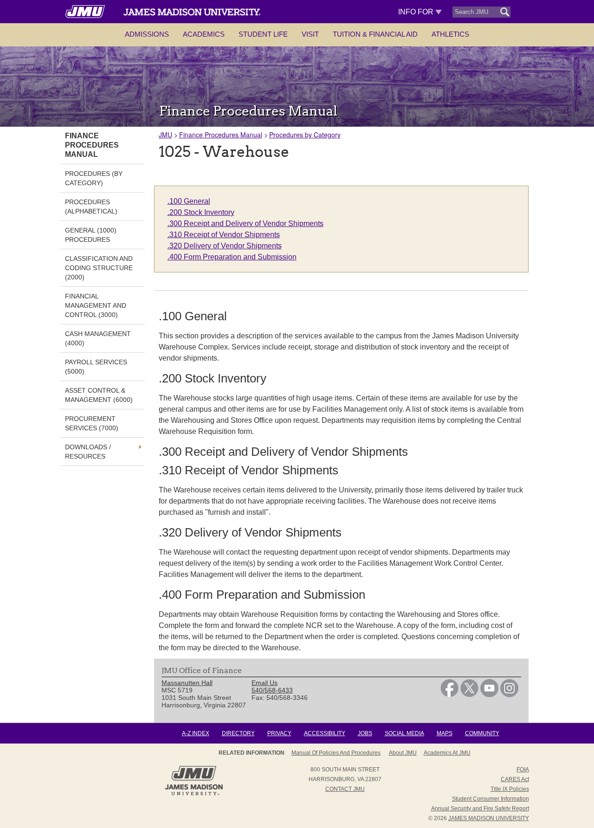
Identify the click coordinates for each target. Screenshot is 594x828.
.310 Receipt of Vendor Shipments (224, 235)
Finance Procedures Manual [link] (92, 145)
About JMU (403, 753)
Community (482, 733)
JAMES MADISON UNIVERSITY (488, 818)
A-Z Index (195, 733)
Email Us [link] (265, 682)
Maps (444, 733)
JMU (165, 134)
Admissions (147, 34)
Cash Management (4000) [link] (98, 338)
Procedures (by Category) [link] (94, 178)
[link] (449, 695)
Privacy (279, 733)
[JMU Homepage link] (193, 794)
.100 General (189, 201)
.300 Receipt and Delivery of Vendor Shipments (245, 223)
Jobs (365, 733)
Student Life (263, 34)
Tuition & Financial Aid (375, 34)
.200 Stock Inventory (201, 212)
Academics (204, 34)
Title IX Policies (510, 789)
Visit (310, 34)
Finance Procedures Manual (220, 134)
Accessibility (324, 733)
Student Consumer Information (490, 799)
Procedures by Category (305, 134)
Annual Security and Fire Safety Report (480, 808)
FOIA (523, 769)
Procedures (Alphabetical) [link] (91, 206)
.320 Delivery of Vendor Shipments (225, 246)
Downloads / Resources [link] (88, 451)
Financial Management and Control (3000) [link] (95, 305)
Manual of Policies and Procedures (336, 753)
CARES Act (515, 779)
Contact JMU (345, 789)
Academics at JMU (447, 753)
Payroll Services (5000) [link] (96, 366)
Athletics (450, 34)
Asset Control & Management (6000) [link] (99, 395)
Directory (238, 733)
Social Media (404, 733)
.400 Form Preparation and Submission (232, 257)
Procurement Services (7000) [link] (91, 423)
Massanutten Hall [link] (187, 682)
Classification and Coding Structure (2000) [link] (99, 268)
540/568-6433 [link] (272, 690)
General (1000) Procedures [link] (90, 234)
